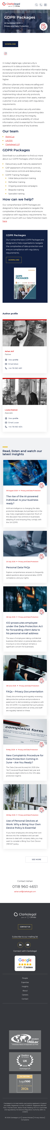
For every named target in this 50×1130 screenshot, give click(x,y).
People (25, 978)
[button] (25, 963)
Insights (25, 986)
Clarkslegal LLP (12, 144)
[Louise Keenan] (25, 392)
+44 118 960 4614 (15, 427)
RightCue (9, 137)
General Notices (27, 1117)
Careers (25, 995)
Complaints (25, 1120)
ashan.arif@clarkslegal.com (25, 891)
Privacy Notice (39, 1117)
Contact (25, 999)
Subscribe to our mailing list (25, 937)
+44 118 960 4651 (15, 368)
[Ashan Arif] (25, 333)
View (13, 360)
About (25, 991)
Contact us (25, 927)
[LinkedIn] (20, 945)
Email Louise (13, 423)
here (5, 221)
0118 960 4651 (25, 886)
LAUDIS (9, 141)
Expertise (25, 982)
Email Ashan (13, 364)
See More (36, 859)
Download (10, 44)
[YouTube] (28, 945)
